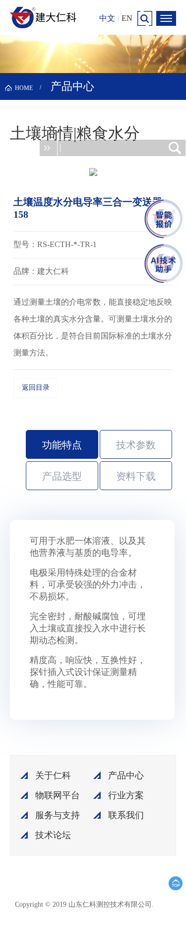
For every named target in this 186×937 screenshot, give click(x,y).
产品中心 (126, 775)
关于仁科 (53, 775)
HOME (24, 88)
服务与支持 (57, 815)
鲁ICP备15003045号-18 (114, 908)
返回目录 (36, 387)
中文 (107, 18)
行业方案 (126, 795)
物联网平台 (57, 795)
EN (127, 18)
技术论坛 (53, 835)
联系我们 (126, 815)
